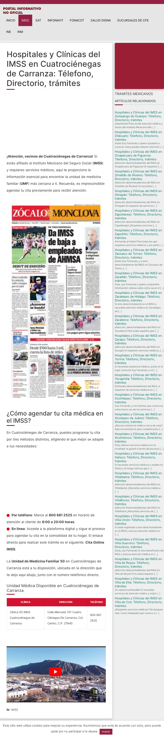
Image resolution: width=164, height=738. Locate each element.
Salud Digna (101, 20)
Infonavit (55, 20)
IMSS (25, 20)
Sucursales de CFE (133, 20)
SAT (38, 20)
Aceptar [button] (106, 731)
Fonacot (77, 20)
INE (8, 32)
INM (20, 32)
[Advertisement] (56, 124)
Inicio (10, 20)
